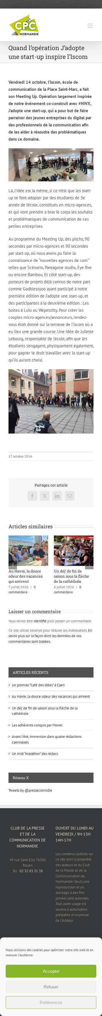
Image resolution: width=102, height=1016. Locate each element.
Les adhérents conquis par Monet (37, 725)
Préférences (51, 1002)
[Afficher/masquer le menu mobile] (91, 26)
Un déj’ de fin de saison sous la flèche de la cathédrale (71, 576)
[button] (12, 565)
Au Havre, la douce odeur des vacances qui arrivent (25, 576)
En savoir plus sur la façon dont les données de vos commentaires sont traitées (50, 636)
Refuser (51, 986)
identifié (40, 621)
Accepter (51, 971)
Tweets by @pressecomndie (30, 790)
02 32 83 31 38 (31, 871)
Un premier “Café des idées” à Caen (38, 685)
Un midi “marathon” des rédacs (35, 753)
